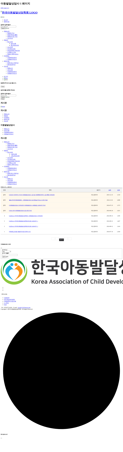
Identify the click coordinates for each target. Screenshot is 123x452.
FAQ (5, 304)
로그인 (6, 20)
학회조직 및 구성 (12, 36)
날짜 (110, 190)
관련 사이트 (4, 294)
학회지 (6, 40)
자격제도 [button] (6, 166)
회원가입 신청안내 (12, 63)
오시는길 (10, 38)
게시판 (6, 66)
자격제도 (6, 56)
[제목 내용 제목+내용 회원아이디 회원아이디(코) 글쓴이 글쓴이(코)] (6, 251)
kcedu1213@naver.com (24, 307)
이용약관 (6, 297)
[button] (61, 17)
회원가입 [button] (6, 171)
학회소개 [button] (6, 142)
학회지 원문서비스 (12, 54)
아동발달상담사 (12, 57)
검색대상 (4, 249)
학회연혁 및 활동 (12, 35)
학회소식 (10, 68)
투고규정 (10, 42)
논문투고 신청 (11, 52)
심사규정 (10, 47)
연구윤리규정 (11, 49)
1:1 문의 (6, 303)
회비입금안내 (11, 64)
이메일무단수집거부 (10, 301)
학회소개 (6, 31)
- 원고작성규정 (15, 156)
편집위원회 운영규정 (13, 50)
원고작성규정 (15, 45)
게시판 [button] (6, 177)
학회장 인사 (10, 33)
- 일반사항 (14, 154)
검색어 (5, 253)
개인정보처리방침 (9, 299)
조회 (118, 190)
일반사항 (13, 43)
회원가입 (6, 21)
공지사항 (10, 70)
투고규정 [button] (10, 152)
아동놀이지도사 (12, 59)
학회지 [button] (6, 150)
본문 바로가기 (5, 8)
